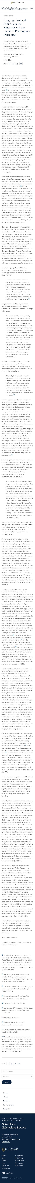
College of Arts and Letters (12, 1118)
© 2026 (4, 1178)
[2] (21, 185)
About (5, 1097)
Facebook (20, 1155)
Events (4, 1160)
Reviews (10, 15)
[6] (13, 634)
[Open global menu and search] (32, 8)
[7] (21, 639)
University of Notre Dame (15, 1178)
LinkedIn (20, 1165)
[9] (25, 745)
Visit (3, 1163)
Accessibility (6, 1168)
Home (5, 15)
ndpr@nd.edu (6, 1141)
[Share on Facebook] (9, 63)
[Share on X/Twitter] (17, 63)
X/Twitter (20, 1158)
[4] (14, 394)
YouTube (20, 1163)
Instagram (20, 1160)
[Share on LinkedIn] (13, 63)
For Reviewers (8, 1105)
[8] (15, 646)
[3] (29, 298)
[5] (12, 454)
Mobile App (5, 1165)
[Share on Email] (21, 63)
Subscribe (7, 1109)
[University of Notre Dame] (17, 1150)
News (3, 1158)
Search (6, 1082)
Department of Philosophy (11, 1120)
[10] (6, 752)
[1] (6, 89)
